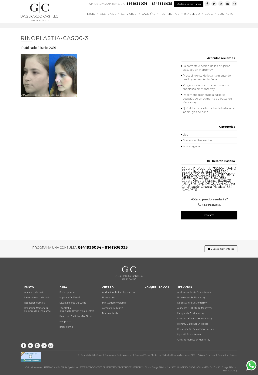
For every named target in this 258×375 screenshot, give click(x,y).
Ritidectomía (66, 326)
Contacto (226, 13)
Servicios (128, 13)
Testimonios (170, 13)
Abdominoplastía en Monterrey (194, 292)
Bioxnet (233, 355)
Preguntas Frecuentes (197, 140)
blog (185, 134)
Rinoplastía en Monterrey (190, 313)
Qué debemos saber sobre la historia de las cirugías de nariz (209, 110)
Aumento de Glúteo (112, 308)
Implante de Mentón (70, 297)
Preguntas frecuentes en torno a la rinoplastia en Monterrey (206, 87)
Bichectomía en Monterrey (191, 297)
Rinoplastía (65, 321)
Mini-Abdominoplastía (114, 302)
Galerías (148, 13)
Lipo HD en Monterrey (189, 334)
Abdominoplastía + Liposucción (119, 292)
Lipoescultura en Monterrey (192, 302)
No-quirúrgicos (156, 287)
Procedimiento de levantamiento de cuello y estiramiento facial (207, 77)
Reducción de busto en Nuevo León (196, 329)
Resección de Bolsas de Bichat (75, 316)
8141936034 (210, 205)
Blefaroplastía (67, 292)
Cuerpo (108, 287)
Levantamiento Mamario (37, 297)
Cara (63, 287)
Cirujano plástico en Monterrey (193, 339)
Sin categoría (191, 146)
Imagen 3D (192, 13)
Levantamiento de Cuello (72, 302)
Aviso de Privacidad (207, 355)
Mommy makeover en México (192, 323)
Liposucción (108, 297)
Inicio (91, 13)
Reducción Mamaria (35, 302)
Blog (209, 13)
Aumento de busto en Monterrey (194, 308)
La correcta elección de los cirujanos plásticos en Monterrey (206, 67)
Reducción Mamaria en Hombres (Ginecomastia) (37, 309)
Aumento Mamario (34, 292)
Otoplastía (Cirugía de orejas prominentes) (76, 309)
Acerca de (108, 13)
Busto (29, 287)
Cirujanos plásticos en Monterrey (194, 318)
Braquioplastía (110, 313)
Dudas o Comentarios (189, 3)
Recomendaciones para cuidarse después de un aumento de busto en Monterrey (207, 98)
